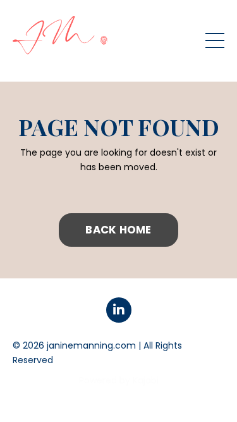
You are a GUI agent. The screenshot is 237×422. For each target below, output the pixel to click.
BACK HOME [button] (118, 229)
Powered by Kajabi (119, 380)
